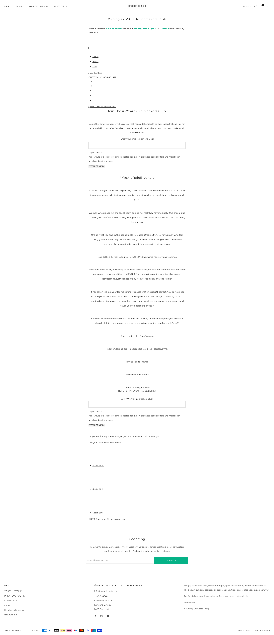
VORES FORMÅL (61, 6)
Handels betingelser (14, 610)
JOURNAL (19, 6)
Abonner (171, 560)
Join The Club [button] (95, 73)
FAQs (7, 605)
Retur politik (10, 614)
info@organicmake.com (106, 591)
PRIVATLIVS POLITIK (14, 596)
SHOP (7, 6)
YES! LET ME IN (96, 166)
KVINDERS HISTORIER (39, 6)
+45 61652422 (100, 596)
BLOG (95, 61)
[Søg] (268, 6)
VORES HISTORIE (13, 591)
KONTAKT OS (11, 600)
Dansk (246, 6)
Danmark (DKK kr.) (14, 630)
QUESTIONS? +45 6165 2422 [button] (102, 77)
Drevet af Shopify (243, 630)
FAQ (94, 66)
